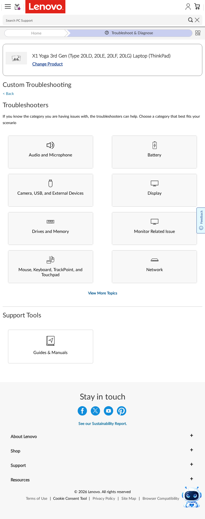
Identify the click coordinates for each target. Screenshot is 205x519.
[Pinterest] (121, 412)
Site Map (128, 499)
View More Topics (102, 293)
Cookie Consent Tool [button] (70, 499)
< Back (8, 94)
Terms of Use (36, 499)
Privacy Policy (104, 499)
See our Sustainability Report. (102, 424)
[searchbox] (102, 20)
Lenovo (94, 492)
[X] (95, 412)
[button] (6, 7)
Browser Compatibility (161, 499)
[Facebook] (82, 412)
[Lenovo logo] (45, 6)
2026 (82, 492)
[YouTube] (108, 412)
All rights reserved (116, 492)
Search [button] (190, 20)
